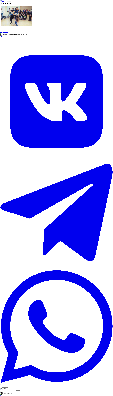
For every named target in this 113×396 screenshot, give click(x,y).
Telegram (2, 395)
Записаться (8, 1)
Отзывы (2, 42)
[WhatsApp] (56, 382)
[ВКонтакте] (56, 157)
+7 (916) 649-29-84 (3, 1)
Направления (2, 36)
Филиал (1, 388)
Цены (2, 37)
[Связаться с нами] (0, 391)
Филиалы (2, 41)
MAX (0, 395)
